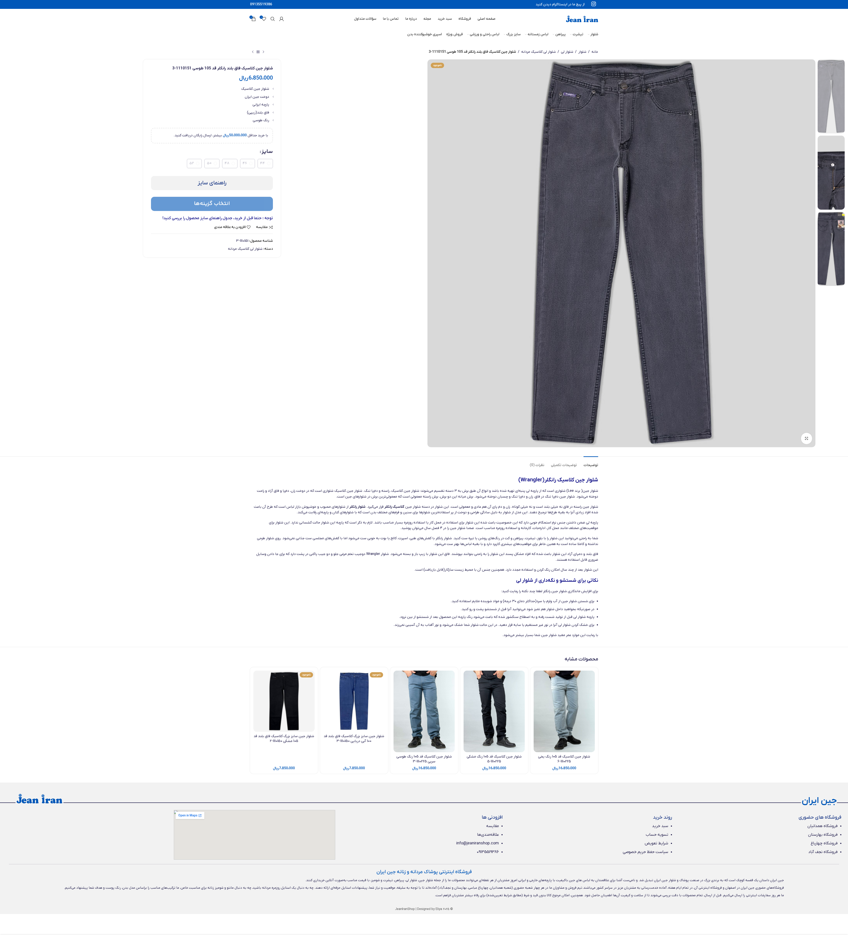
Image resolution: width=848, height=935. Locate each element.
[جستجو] (272, 18)
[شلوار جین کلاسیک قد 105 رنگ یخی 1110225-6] (564, 711)
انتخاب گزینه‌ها (212, 203)
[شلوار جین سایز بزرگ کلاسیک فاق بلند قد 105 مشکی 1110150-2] (284, 701)
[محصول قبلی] (263, 52)
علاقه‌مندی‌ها (488, 834)
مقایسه (492, 826)
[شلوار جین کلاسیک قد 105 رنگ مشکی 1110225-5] (494, 711)
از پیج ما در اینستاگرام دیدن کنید (560, 4)
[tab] (591, 463)
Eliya (439, 909)
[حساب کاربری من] (281, 18)
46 (245, 163)
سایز (267, 152)
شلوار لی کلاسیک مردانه (538, 52)
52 (191, 163)
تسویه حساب (657, 834)
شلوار (582, 52)
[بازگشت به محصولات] (258, 52)
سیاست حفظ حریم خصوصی (645, 852)
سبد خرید (660, 826)
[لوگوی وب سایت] (582, 18)
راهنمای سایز (212, 183)
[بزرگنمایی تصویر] (806, 438)
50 (209, 163)
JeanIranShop (405, 909)
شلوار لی (567, 52)
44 (262, 163)
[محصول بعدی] (252, 52)
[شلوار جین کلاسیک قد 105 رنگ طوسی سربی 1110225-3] (424, 711)
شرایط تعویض (656, 843)
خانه (594, 52)
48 (227, 163)
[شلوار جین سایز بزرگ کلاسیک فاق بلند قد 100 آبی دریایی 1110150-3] (354, 701)
